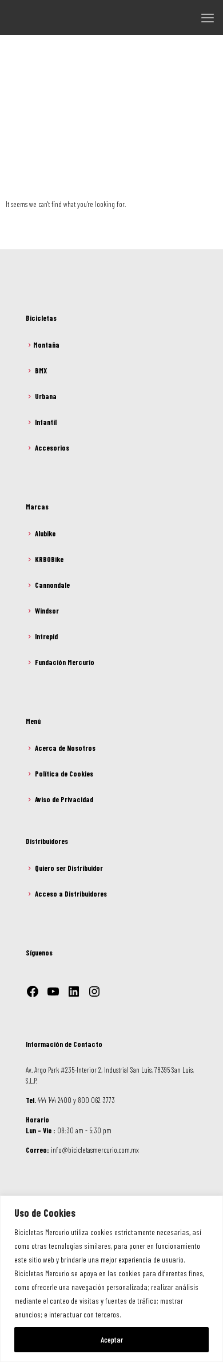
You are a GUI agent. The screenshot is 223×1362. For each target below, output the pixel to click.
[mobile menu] (207, 17)
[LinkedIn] (74, 991)
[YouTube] (53, 991)
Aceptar (112, 1339)
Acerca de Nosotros (65, 747)
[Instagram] (94, 991)
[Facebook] (32, 991)
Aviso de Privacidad (64, 799)
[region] (111, 1279)
